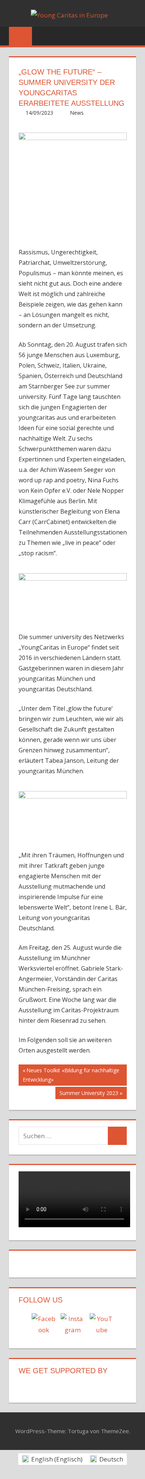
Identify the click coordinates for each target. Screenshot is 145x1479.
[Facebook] (43, 1325)
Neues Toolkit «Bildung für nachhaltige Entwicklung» (71, 1074)
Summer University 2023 (88, 1094)
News (77, 112)
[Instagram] (72, 1325)
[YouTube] (101, 1325)
